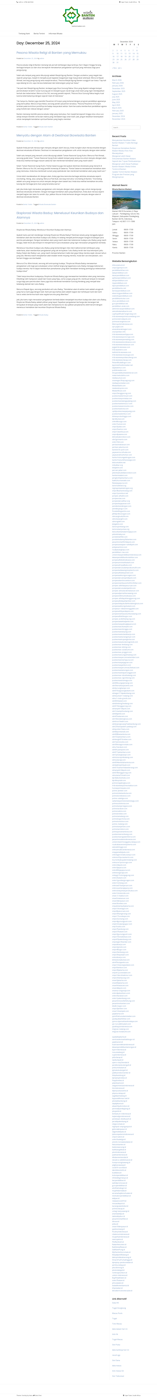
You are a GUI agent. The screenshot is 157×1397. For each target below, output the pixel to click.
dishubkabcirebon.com (121, 437)
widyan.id (115, 1198)
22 (137, 56)
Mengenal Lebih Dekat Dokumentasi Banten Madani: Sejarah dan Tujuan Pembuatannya (126, 158)
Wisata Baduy (43, 315)
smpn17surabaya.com (121, 916)
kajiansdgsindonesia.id (121, 1116)
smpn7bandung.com (120, 929)
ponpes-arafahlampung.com (123, 619)
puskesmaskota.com (120, 408)
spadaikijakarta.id (119, 1037)
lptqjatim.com (117, 524)
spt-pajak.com (117, 326)
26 (125, 59)
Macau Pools (117, 1313)
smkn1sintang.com (119, 883)
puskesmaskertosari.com (122, 396)
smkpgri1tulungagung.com (123, 875)
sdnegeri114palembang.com (123, 693)
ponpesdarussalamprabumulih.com (126, 567)
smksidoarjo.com (119, 957)
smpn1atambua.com (120, 432)
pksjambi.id (116, 1111)
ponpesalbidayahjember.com (123, 601)
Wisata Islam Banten (46, 127)
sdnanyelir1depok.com (121, 708)
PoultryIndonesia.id (120, 1231)
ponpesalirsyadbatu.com (122, 565)
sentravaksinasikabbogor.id (123, 1039)
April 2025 (116, 105)
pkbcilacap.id (117, 1057)
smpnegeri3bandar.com (121, 942)
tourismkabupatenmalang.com (124, 860)
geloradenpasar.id (119, 1129)
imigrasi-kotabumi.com (121, 1031)
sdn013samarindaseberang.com (125, 767)
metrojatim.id (117, 1239)
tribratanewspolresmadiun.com (124, 785)
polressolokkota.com (120, 803)
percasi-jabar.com (119, 470)
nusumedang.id (118, 1052)
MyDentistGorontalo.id (121, 1252)
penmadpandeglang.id (121, 1108)
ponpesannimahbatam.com (123, 562)
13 (129, 53)
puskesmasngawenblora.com (124, 837)
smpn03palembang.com (121, 939)
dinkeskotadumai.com (121, 960)
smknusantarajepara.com (122, 888)
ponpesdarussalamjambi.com (124, 588)
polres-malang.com (120, 824)
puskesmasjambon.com (121, 665)
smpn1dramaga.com (120, 908)
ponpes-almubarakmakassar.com (125, 590)
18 (121, 56)
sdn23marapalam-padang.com (124, 726)
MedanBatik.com (118, 385)
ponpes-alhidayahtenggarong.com (126, 598)
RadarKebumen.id (119, 1244)
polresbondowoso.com (121, 796)
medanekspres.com (120, 388)
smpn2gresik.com (119, 947)
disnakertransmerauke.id (122, 1290)
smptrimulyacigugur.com (122, 924)
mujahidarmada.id (119, 1190)
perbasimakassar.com (121, 444)
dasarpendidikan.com (120, 275)
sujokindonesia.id (119, 1055)
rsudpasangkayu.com (120, 549)
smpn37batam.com (119, 931)
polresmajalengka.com (121, 783)
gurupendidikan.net (120, 303)
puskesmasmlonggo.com (122, 629)
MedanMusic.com (119, 391)
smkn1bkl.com (118, 442)
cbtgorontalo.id (118, 1124)
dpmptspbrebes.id (119, 1078)
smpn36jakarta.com (120, 970)
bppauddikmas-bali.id (120, 1098)
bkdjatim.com (117, 467)
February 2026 (118, 83)
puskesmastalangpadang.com (124, 401)
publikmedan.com (119, 370)
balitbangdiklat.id (119, 1149)
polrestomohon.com (120, 821)
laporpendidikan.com (120, 285)
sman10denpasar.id (120, 1226)
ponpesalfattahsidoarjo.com (123, 560)
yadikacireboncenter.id (121, 1073)
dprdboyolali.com (119, 780)
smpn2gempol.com (119, 267)
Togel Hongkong (119, 1308)
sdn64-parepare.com (120, 749)
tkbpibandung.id (118, 1075)
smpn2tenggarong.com (121, 393)
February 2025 (118, 110)
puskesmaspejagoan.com (122, 662)
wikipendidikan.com (120, 280)
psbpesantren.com (119, 547)
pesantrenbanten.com (121, 1003)
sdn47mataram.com (120, 716)
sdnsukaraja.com (119, 760)
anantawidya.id (118, 1214)
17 (117, 56)
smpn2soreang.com (120, 919)
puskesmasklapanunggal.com (124, 673)
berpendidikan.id (118, 1180)
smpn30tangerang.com (121, 913)
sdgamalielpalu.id (119, 1132)
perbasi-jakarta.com (120, 447)
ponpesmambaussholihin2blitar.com (126, 583)
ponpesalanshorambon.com (123, 580)
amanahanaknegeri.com (121, 329)
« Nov (114, 68)
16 (113, 56)
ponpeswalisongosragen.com (124, 575)
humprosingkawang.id (121, 1162)
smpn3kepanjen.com (120, 955)
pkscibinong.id (118, 1267)
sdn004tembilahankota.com (123, 762)
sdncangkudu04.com (120, 516)
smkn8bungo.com (119, 421)
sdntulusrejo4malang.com (122, 757)
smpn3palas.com (118, 426)
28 (133, 59)
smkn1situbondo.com (120, 893)
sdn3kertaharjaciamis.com (122, 685)
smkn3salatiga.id (118, 1139)
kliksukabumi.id (118, 265)
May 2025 (116, 102)
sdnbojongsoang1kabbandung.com (126, 724)
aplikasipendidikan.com (121, 278)
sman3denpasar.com (120, 901)
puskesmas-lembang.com (122, 644)
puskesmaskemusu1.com (122, 403)
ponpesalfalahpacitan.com (122, 573)
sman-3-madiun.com (120, 896)
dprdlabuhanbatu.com (121, 778)
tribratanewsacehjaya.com (122, 334)
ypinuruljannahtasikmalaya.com (125, 1021)
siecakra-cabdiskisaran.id (122, 1160)
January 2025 (117, 113)
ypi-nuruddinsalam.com (121, 1024)
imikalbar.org (117, 465)
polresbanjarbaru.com (121, 826)
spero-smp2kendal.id (120, 1062)
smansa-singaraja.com (121, 990)
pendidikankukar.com (120, 298)
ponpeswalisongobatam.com (123, 606)
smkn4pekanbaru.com (121, 993)
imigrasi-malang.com (120, 1029)
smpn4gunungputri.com (122, 921)
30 (113, 62)
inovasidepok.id (118, 1203)
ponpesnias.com (118, 498)
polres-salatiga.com (120, 798)
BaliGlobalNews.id (119, 1247)
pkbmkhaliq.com (118, 534)
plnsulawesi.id (117, 1283)
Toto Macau (117, 1324)
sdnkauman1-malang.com (122, 696)
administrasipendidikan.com (123, 309)
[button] (126, 238)
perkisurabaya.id (118, 1265)
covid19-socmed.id (119, 1167)
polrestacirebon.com (120, 829)
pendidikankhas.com (120, 270)
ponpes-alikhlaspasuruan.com (124, 585)
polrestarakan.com (119, 808)
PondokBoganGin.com (121, 511)
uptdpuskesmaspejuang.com (123, 411)
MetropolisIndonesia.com (122, 324)
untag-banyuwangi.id (120, 1211)
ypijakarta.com (118, 1013)
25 (121, 59)
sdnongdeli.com (118, 521)
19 (125, 56)
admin (42, 58)
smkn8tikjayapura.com (121, 870)
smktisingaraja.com (120, 872)
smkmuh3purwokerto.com (122, 857)
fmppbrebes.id (118, 1080)
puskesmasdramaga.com (122, 680)
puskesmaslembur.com (121, 414)
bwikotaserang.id (119, 1147)
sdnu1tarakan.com (119, 747)
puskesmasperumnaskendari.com (125, 657)
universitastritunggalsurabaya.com (126, 842)
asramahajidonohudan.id (122, 1193)
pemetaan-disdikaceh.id (121, 1119)
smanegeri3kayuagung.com (123, 380)
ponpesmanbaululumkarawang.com (126, 614)
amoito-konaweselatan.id (122, 1142)
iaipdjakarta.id (117, 1103)
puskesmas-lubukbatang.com (124, 675)
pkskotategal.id (118, 1270)
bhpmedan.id (117, 1288)
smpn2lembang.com (120, 952)
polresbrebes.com (119, 814)
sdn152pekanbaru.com (121, 737)
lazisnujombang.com (120, 526)
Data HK (115, 1303)
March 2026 (117, 80)
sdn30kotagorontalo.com (122, 744)
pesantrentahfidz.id (120, 1219)
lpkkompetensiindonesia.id (123, 1134)
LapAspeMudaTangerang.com (124, 314)
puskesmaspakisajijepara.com (124, 624)
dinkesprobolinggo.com (121, 416)
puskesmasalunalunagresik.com (125, 642)
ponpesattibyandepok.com (123, 611)
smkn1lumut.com (119, 424)
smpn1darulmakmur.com (122, 975)
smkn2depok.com (119, 865)
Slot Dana (116, 1360)
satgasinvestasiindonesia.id (123, 1085)
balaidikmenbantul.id (120, 1285)
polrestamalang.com (120, 816)
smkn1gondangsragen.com (123, 880)
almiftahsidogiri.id (119, 1188)
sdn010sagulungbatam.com (123, 690)
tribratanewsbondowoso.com (124, 342)
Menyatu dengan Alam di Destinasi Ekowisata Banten (56, 135)
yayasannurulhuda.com (121, 452)
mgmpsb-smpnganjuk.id (122, 1126)
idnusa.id (115, 1221)
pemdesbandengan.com (121, 506)
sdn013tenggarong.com (121, 706)
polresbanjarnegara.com (122, 806)
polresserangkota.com (121, 321)
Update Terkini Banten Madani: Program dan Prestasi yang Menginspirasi (124, 174)
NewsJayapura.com (119, 483)
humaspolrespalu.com (121, 788)
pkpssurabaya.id (118, 1093)
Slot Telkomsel (118, 1376)
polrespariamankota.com (122, 831)
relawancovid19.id (119, 1201)
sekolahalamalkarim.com (122, 311)
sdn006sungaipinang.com (122, 683)
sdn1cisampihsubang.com (122, 711)
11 (121, 53)
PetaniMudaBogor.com (121, 362)
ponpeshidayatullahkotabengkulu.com (127, 603)
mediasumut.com (119, 378)
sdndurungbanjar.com (121, 688)
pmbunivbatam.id (119, 1067)
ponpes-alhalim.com (120, 496)
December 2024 (118, 116)
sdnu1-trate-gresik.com (121, 698)
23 (113, 59)
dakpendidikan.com (120, 273)
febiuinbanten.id (118, 1144)
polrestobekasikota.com (121, 793)
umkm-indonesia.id (119, 1275)
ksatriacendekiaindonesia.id (123, 1044)
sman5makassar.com (120, 898)
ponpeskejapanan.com (121, 503)
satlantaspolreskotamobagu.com (125, 801)
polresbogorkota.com (121, 819)
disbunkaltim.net (118, 462)
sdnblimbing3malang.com (122, 703)
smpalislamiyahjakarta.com (123, 906)
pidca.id (115, 1224)
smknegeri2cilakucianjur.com (123, 855)
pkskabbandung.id (119, 1101)
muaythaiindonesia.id (120, 1237)
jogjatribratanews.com (121, 347)
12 (125, 53)
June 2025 (116, 99)
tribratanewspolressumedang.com (126, 316)
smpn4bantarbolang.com (122, 491)
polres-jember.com (119, 790)
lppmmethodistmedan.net (122, 365)
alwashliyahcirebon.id (120, 1106)
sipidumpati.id (117, 1060)
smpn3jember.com (119, 1008)
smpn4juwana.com (119, 434)
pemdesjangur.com (119, 508)
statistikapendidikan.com (122, 296)
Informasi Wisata (55, 33)
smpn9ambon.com (119, 967)
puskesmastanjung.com (121, 632)
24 (117, 59)
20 (129, 56)
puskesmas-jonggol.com (122, 652)
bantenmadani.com (119, 475)
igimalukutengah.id (120, 1070)
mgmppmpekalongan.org (122, 488)
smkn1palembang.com (121, 998)
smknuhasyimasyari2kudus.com (125, 890)
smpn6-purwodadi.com (121, 972)
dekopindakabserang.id (121, 1257)
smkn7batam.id (118, 1280)
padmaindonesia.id (119, 1155)
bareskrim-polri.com (120, 450)
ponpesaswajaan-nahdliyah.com (125, 544)
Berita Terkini (39, 33)
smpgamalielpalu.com (120, 852)
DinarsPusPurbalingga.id (122, 1260)
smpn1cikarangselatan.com (123, 965)
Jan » (120, 68)
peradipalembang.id (120, 1121)
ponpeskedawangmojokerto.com (125, 570)
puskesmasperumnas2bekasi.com (125, 667)
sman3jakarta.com (119, 980)
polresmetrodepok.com (121, 319)
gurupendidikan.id (119, 1185)
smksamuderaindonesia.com (123, 849)
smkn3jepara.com (119, 867)
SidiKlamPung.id (118, 1249)
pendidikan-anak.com (120, 306)
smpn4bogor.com (119, 949)
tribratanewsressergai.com (123, 355)
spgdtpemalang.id (119, 1096)
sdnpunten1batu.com (120, 729)
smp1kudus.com (118, 926)
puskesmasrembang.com (122, 834)
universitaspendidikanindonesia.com (126, 555)
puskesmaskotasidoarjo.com (123, 634)
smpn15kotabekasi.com (121, 937)
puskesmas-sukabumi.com (122, 649)
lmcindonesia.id (118, 1088)
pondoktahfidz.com (119, 537)
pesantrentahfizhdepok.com (123, 542)
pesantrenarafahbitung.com (123, 1001)
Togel (114, 1318)
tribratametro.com (119, 350)
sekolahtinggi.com (119, 847)
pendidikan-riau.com (120, 552)
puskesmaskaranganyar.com (123, 637)
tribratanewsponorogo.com (123, 337)
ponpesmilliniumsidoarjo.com (124, 596)
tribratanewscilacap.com (121, 360)
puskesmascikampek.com (122, 626)
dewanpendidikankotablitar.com (125, 557)
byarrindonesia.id (119, 1049)
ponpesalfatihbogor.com (122, 616)
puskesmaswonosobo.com (122, 406)
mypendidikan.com (119, 283)
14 (133, 53)
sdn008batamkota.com (121, 734)
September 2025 (118, 91)
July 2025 (115, 97)
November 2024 (118, 119)
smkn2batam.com (119, 878)
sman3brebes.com (119, 903)
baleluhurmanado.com (121, 480)
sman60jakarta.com (120, 983)
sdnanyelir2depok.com (121, 770)
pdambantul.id (118, 1083)
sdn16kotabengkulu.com (122, 719)
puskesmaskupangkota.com (123, 639)
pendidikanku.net (119, 288)
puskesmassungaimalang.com (124, 655)
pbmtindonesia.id (119, 1152)
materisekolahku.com (120, 375)
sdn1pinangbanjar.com (121, 755)
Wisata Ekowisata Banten (47, 204)
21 (133, 56)
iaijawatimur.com (119, 367)
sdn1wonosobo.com (120, 742)
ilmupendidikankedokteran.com (124, 373)
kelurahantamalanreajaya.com (124, 532)
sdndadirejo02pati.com (121, 765)
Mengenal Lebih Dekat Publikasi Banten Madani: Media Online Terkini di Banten (125, 166)
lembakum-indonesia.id (121, 1114)
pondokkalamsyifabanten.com (124, 539)
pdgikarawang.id (118, 1165)
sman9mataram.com (120, 985)
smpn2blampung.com (120, 978)
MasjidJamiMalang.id (120, 1255)
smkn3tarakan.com (119, 996)
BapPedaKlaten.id (119, 1278)
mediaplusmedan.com (120, 383)
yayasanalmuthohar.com (122, 455)
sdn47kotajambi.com (120, 962)
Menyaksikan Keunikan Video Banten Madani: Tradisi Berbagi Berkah (125, 143)
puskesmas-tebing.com (121, 647)
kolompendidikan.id (120, 1175)
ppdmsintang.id (118, 1229)
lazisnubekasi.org (119, 485)
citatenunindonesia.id (120, 1234)
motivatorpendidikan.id (121, 1196)
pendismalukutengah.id (121, 1065)
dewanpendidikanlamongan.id (124, 1047)
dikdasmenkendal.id (120, 1157)
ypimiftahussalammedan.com (123, 1016)
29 (137, 59)
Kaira (30, 1395)
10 (117, 53)
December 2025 (118, 88)
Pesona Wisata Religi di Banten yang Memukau (51, 53)
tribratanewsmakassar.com (123, 344)
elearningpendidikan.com (122, 293)
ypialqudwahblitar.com (121, 1019)
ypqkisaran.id (117, 1042)
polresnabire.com (119, 811)
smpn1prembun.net (120, 493)
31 (117, 62)
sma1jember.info (119, 332)
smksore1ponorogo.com (122, 862)
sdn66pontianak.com (120, 731)
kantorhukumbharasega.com (124, 460)
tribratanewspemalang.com (123, 339)
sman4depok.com (119, 988)
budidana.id (116, 1173)
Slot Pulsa (116, 1344)
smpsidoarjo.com (119, 944)
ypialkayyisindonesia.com (122, 1026)
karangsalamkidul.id (120, 1206)
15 (137, 53)
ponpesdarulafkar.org (121, 501)
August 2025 (117, 94)
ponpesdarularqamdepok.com (124, 578)
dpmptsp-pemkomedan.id (122, 1262)
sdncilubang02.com (119, 519)
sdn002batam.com (119, 701)
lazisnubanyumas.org (120, 529)
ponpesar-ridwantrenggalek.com (125, 608)
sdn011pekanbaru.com (121, 752)
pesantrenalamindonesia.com (124, 839)
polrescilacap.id (118, 1208)
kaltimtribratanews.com (121, 352)
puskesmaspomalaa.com (122, 398)
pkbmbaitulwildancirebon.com (124, 473)
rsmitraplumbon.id (119, 1272)
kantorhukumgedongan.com (123, 457)
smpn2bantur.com (119, 429)
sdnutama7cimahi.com (121, 775)
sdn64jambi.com (118, 714)
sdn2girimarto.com (119, 439)
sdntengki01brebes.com (121, 739)
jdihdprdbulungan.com (121, 514)
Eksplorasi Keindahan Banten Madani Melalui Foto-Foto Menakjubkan (124, 150)
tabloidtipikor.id (118, 1216)
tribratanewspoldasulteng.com (124, 357)
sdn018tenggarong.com (121, 773)
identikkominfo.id (119, 1170)
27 (129, 59)
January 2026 (117, 85)
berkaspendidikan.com (121, 291)
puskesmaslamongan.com (122, 670)
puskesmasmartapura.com (123, 660)
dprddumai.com (118, 419)
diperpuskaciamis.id (120, 1090)
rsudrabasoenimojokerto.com (124, 844)
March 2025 (117, 108)
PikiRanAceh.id (118, 1242)
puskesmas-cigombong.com (123, 678)
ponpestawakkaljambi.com (122, 621)
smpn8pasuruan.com (120, 911)
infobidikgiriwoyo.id (120, 1178)
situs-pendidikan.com (120, 301)
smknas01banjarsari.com (122, 885)
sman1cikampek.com (120, 1011)
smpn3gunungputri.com (122, 934)
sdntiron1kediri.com (120, 721)
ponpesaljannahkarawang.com (124, 593)
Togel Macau (117, 1339)
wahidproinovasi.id (119, 1183)
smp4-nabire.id (118, 1137)
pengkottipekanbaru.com (122, 478)
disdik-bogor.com (119, 1006)
